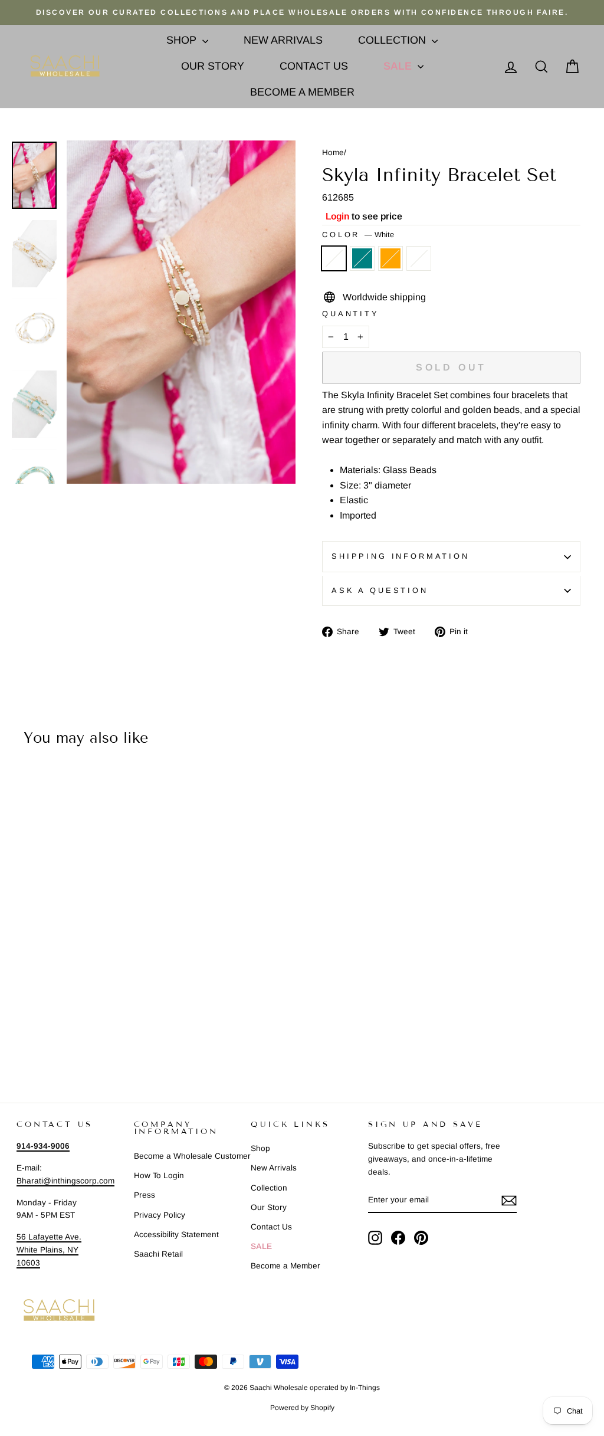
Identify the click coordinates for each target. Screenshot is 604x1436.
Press (144, 1195)
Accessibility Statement (176, 1234)
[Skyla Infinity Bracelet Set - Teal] (34, 1032)
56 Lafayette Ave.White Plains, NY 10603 (49, 1249)
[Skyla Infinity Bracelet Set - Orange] (50, 1032)
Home (333, 152)
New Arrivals (283, 40)
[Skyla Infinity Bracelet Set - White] (18, 1032)
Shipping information (400, 556)
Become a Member (302, 92)
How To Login (159, 1175)
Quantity (350, 313)
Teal (362, 258)
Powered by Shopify (302, 1408)
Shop (182, 40)
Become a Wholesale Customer (192, 1156)
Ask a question (379, 590)
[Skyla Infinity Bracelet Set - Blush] (66, 1032)
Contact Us (314, 66)
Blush (419, 258)
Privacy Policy (159, 1215)
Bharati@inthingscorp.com (65, 1180)
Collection (393, 40)
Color (358, 234)
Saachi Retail (158, 1254)
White (334, 258)
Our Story (212, 66)
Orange (390, 258)
